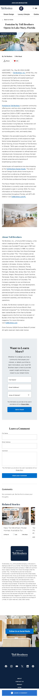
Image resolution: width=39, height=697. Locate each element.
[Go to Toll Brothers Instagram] (11, 666)
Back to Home (8, 19)
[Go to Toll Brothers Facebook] (6, 666)
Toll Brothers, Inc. (19, 73)
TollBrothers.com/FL (18, 197)
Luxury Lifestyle (24, 14)
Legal (20, 687)
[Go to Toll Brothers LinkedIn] (27, 666)
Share (8, 61)
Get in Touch (19, 409)
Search (32, 8)
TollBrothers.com (11, 323)
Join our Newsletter (19, 2)
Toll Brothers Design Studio (16, 169)
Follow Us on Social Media (19, 631)
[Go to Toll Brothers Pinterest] (33, 666)
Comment (5, 450)
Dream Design (9, 14)
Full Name (5, 433)
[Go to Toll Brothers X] (22, 666)
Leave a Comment (20, 693)
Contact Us (20, 681)
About (19, 678)
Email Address (6, 442)
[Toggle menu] (36, 8)
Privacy (19, 684)
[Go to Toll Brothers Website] (6, 8)
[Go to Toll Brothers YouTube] (17, 666)
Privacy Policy (25, 404)
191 (17, 61)
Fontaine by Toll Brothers (11, 105)
